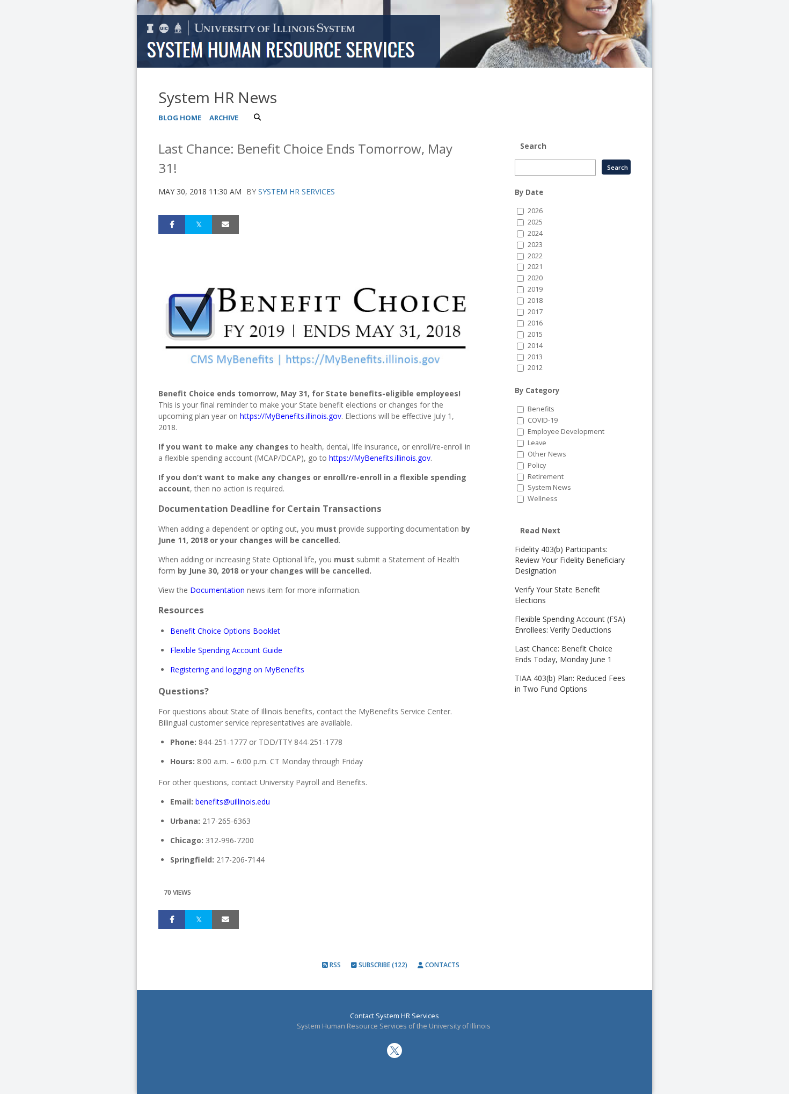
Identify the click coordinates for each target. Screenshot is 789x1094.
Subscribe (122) (382, 964)
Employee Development (566, 431)
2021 (535, 266)
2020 (535, 277)
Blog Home (179, 117)
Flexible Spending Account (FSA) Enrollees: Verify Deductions (570, 624)
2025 (535, 222)
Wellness (543, 498)
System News (549, 487)
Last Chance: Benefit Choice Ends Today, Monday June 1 (563, 653)
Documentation (217, 590)
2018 (535, 300)
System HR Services (296, 191)
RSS (334, 964)
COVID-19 (543, 420)
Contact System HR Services (394, 1015)
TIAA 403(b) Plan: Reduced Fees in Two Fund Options (570, 683)
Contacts (441, 964)
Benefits (541, 409)
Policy (537, 465)
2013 (535, 356)
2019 (535, 289)
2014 (535, 345)
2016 (535, 323)
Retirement (546, 476)
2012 (535, 367)
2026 (535, 210)
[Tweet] (198, 224)
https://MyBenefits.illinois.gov (379, 458)
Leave (537, 442)
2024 (535, 233)
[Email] (225, 224)
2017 (535, 311)
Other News (547, 454)
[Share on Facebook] (171, 224)
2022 (535, 255)
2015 (535, 334)
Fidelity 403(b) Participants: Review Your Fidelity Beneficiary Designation (570, 560)
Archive (223, 117)
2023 (535, 244)
